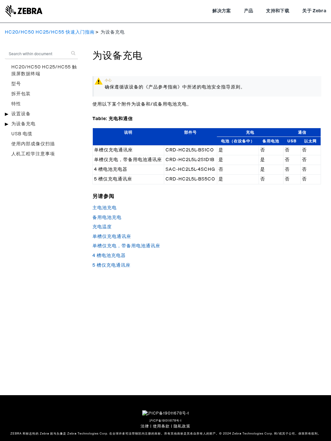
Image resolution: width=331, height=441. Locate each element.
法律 (145, 426)
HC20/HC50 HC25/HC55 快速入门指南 (50, 32)
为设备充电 (23, 124)
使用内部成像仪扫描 (33, 144)
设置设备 (21, 114)
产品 (248, 11)
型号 (16, 84)
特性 (16, 104)
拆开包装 (21, 94)
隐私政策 (182, 426)
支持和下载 (277, 11)
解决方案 (221, 11)
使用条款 (161, 426)
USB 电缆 (21, 134)
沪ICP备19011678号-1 (165, 420)
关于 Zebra (314, 11)
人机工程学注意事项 (33, 154)
